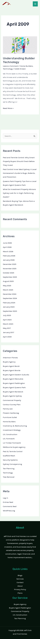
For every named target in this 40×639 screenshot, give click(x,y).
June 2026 (7, 243)
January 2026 (9, 260)
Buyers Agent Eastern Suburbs (16, 375)
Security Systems (10, 460)
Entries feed (8, 502)
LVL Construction (10, 434)
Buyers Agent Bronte (11, 370)
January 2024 (8, 307)
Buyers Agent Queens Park (14, 387)
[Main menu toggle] (35, 3)
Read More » (8, 108)
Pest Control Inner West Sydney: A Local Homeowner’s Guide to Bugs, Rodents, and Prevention (20, 173)
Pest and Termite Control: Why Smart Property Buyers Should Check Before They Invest (19, 161)
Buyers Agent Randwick (13, 392)
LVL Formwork (9, 438)
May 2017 (7, 328)
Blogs (20, 575)
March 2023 (8, 324)
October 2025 (8, 273)
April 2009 (7, 337)
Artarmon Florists (10, 357)
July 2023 (7, 315)
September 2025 (10, 277)
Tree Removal (8, 477)
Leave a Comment (10, 66)
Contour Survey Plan (12, 404)
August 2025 (8, 281)
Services (20, 579)
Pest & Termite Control (12, 451)
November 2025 (9, 268)
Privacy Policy (20, 589)
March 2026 (8, 251)
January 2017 (8, 332)
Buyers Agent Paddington (14, 383)
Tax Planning (8, 468)
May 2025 (7, 285)
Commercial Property (12, 400)
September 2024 (10, 298)
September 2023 (10, 311)
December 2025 (9, 264)
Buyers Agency (9, 362)
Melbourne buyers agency (14, 447)
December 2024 (9, 294)
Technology (8, 69)
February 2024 (9, 302)
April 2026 (7, 247)
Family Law (8, 409)
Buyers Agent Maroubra (13, 379)
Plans (20, 593)
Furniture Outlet (10, 417)
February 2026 (9, 256)
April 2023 (7, 320)
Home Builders (26, 66)
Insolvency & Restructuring (15, 426)
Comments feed (9, 506)
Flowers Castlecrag (11, 413)
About (20, 586)
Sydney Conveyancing (12, 464)
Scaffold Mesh (9, 456)
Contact (20, 582)
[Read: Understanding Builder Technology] (20, 45)
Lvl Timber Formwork (12, 443)
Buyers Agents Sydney (12, 396)
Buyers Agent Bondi (11, 366)
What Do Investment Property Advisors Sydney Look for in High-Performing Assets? (19, 193)
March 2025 (8, 290)
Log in (5, 498)
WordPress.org (9, 510)
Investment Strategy (12, 430)
